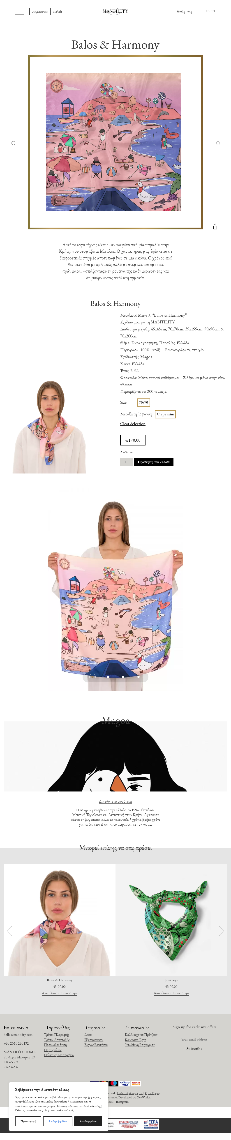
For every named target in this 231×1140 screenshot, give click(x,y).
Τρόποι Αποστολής (56, 1039)
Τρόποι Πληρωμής (56, 1034)
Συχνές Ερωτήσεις (96, 1044)
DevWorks (143, 1097)
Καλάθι (57, 11)
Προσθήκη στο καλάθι (154, 461)
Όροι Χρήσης (152, 1093)
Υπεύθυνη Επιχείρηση (140, 1044)
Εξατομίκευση (94, 1039)
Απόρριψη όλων (58, 1121)
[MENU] (19, 11)
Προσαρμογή (28, 1121)
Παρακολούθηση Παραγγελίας (55, 1047)
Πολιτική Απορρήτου (130, 1093)
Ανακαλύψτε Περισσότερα (59, 993)
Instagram (122, 1101)
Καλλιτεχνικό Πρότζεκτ (141, 1034)
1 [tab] (92, 677)
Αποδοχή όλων (88, 1121)
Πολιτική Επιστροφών (59, 1055)
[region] (58, 1106)
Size (123, 402)
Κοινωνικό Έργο (135, 1039)
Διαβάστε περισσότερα (115, 801)
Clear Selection (133, 424)
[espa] (115, 1125)
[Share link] (215, 228)
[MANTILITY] (115, 11)
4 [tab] (138, 677)
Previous (13, 143)
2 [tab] (108, 677)
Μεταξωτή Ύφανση (136, 414)
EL (207, 11)
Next (218, 143)
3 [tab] (123, 677)
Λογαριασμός (40, 11)
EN (213, 11)
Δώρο (88, 1034)
